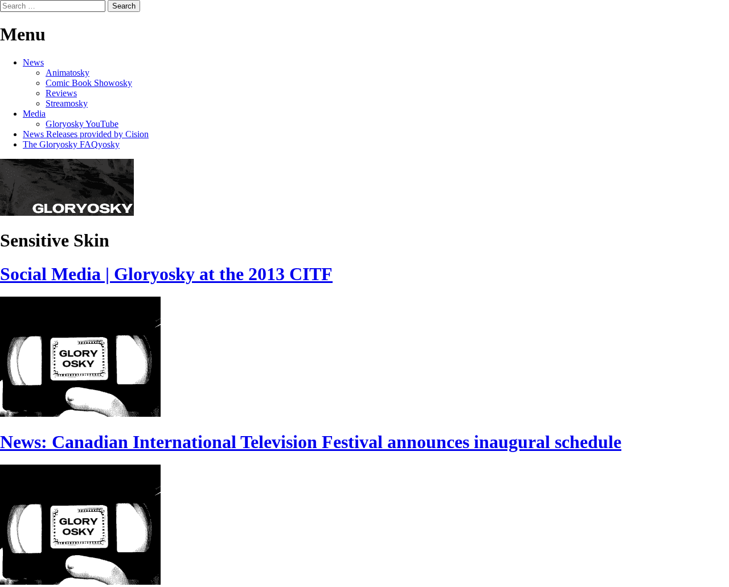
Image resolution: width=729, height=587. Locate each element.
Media (34, 113)
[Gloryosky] (67, 212)
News (33, 62)
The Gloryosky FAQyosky (71, 144)
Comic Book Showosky (89, 83)
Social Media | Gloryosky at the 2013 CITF (166, 274)
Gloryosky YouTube (82, 124)
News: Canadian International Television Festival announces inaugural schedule (310, 442)
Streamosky (67, 103)
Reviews (61, 93)
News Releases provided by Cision (86, 134)
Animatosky (67, 72)
